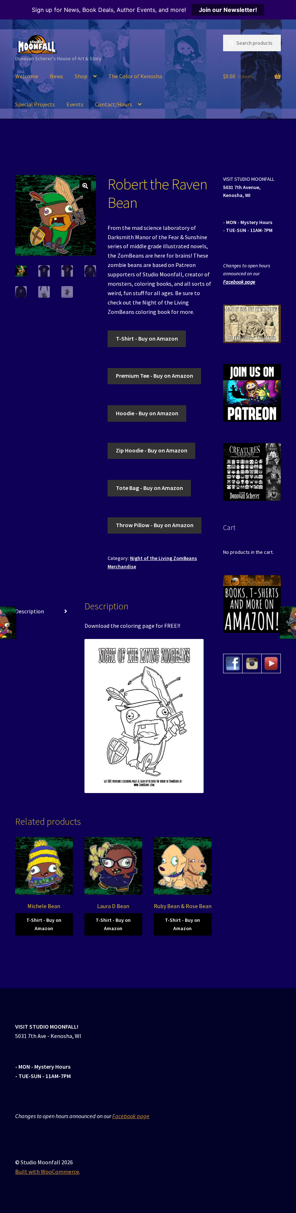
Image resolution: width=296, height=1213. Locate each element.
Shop (81, 76)
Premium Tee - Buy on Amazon (154, 375)
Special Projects (35, 104)
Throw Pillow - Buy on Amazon (154, 525)
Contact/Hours (113, 104)
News (56, 76)
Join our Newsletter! (228, 9)
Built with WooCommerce (47, 1171)
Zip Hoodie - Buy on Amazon (151, 450)
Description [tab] (29, 611)
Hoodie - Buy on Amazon (147, 413)
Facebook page (239, 282)
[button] (85, 186)
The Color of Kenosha (135, 76)
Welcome (26, 76)
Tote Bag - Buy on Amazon (149, 487)
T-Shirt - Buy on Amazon (147, 338)
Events (74, 104)
